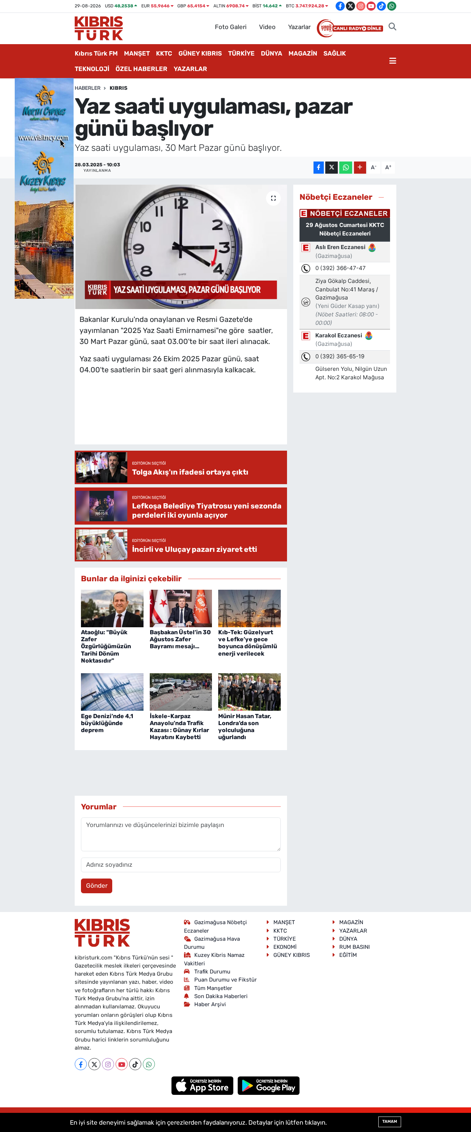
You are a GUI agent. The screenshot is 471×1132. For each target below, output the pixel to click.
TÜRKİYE (241, 53)
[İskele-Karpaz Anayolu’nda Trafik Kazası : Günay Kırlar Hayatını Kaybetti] (181, 691)
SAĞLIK (334, 53)
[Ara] (392, 27)
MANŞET (137, 53)
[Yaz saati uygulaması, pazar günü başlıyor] (181, 247)
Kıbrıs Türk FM (96, 53)
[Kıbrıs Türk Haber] (99, 27)
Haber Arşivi (210, 1004)
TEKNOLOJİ (92, 68)
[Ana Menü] (392, 61)
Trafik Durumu (212, 971)
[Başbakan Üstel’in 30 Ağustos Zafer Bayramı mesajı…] (181, 607)
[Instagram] (108, 1064)
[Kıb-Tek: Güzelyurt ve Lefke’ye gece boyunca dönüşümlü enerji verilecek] (249, 607)
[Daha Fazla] (360, 168)
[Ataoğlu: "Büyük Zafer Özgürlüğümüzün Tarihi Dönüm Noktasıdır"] (112, 607)
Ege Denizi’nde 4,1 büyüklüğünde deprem (107, 723)
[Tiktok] (135, 1064)
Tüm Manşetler (213, 988)
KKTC (164, 53)
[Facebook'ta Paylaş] (319, 168)
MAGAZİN (302, 53)
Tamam (389, 1121)
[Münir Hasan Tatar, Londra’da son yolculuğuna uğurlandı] (249, 691)
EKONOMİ (285, 947)
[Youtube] (122, 1064)
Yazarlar (299, 27)
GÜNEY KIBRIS (200, 53)
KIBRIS (118, 88)
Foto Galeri (231, 27)
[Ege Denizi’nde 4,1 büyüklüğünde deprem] (112, 691)
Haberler (87, 88)
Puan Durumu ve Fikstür (225, 979)
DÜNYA (271, 53)
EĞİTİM (348, 955)
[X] (94, 1064)
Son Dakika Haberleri (221, 996)
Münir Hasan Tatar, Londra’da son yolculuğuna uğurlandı (244, 727)
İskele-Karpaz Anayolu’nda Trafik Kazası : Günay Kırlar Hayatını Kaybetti (179, 727)
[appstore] (203, 1085)
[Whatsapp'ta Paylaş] (345, 168)
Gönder (96, 885)
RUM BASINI (354, 947)
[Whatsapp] (149, 1064)
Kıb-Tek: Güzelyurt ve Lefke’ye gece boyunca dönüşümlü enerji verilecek (247, 643)
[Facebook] (81, 1064)
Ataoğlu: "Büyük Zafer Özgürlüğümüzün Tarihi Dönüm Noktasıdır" (106, 646)
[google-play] (268, 1085)
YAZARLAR (190, 68)
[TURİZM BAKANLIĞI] (44, 187)
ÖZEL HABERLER (141, 68)
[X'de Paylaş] (331, 168)
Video (267, 27)
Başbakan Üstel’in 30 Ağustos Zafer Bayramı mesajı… (180, 639)
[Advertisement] (213, 416)
